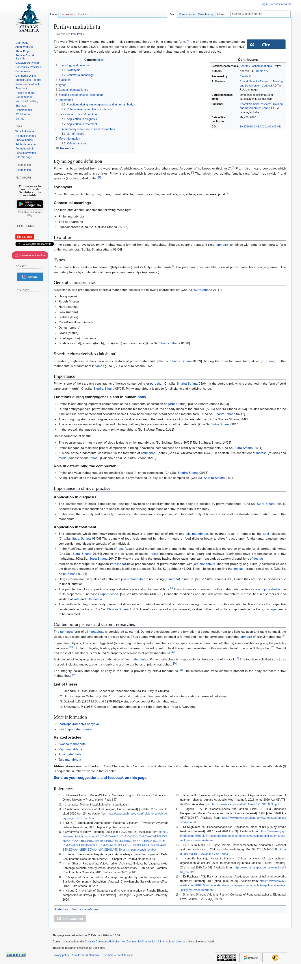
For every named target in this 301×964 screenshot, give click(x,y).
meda (63, 458)
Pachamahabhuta (261, 66)
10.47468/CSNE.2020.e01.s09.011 (261, 126)
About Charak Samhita (85, 955)
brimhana (172, 579)
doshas (258, 558)
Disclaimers (109, 955)
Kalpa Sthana (68, 573)
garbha (172, 404)
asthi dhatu (148, 453)
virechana (118, 564)
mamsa (261, 453)
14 (175, 663)
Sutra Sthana (203, 289)
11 (273, 647)
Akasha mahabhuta (72, 744)
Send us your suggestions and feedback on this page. (100, 778)
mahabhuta (96, 631)
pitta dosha (272, 589)
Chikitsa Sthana (118, 609)
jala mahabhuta (197, 533)
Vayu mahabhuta (70, 749)
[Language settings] (42, 289)
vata (254, 589)
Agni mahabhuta (70, 754)
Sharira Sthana (169, 343)
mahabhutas (139, 659)
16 (74, 674)
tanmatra (222, 244)
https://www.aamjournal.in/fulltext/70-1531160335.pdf (245, 804)
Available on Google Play (30, 214)
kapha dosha (109, 594)
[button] (70, 918)
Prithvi (81, 34)
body (141, 397)
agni (266, 533)
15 (181, 669)
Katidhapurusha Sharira (75, 729)
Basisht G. (246, 76)
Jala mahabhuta (70, 759)
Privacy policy (61, 955)
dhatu (94, 458)
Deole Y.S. (262, 71)
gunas (270, 361)
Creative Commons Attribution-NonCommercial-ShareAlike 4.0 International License (135, 941)
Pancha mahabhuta (84, 909)
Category (61, 909)
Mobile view (125, 955)
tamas (99, 366)
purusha (156, 383)
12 (173, 652)
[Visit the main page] (28, 17)
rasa (120, 548)
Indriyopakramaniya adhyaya (79, 724)
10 (71, 647)
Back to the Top (16, 954)
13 (237, 658)
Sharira (244, 66)
